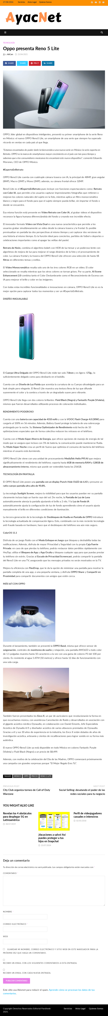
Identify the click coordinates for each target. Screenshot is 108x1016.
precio (34, 776)
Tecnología (9, 43)
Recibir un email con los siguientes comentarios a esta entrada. (40, 963)
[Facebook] (92, 2)
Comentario (10, 873)
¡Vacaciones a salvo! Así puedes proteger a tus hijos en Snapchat (52, 838)
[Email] (103, 2)
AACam (10, 54)
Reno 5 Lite (45, 776)
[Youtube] (96, 2)
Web (5, 937)
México (17, 776)
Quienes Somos (45, 2)
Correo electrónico (15, 924)
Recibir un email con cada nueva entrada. (27, 973)
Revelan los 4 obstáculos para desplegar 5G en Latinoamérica (17, 816)
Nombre (8, 912)
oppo (26, 776)
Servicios (21, 2)
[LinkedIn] (100, 2)
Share (11, 63)
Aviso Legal (32, 2)
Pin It (36, 63)
